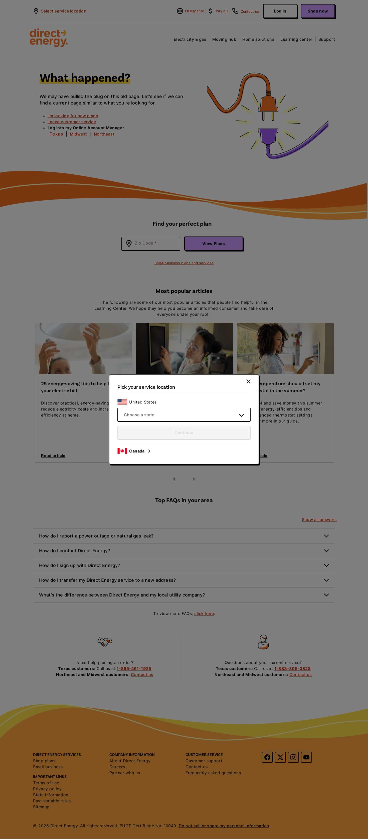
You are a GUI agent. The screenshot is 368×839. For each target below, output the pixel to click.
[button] (139, 451)
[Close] (248, 381)
